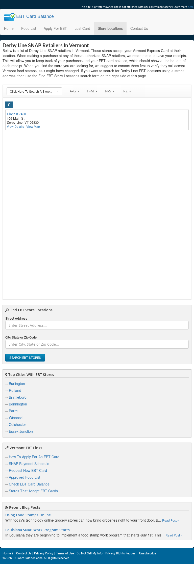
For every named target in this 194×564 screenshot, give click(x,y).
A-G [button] (73, 91)
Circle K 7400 (16, 114)
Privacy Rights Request (120, 553)
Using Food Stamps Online (28, 515)
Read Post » (170, 520)
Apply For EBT (55, 28)
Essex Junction (21, 431)
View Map (33, 126)
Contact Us (139, 28)
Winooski (16, 417)
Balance (35, 16)
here (190, 7)
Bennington (18, 403)
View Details (15, 126)
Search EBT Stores (25, 358)
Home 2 (8, 553)
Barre (13, 410)
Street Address (16, 318)
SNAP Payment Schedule (29, 463)
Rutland (15, 390)
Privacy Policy (43, 553)
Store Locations (110, 28)
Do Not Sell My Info (90, 553)
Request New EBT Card (28, 470)
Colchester (17, 424)
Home (9, 28)
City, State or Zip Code (21, 337)
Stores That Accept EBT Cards (33, 490)
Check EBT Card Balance (29, 483)
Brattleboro (18, 397)
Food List (28, 28)
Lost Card (82, 28)
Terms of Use (65, 553)
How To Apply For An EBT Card (34, 456)
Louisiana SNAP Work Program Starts (37, 530)
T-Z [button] (125, 91)
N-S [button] (108, 91)
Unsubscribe (147, 553)
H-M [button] (91, 91)
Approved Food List (24, 477)
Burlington (17, 383)
